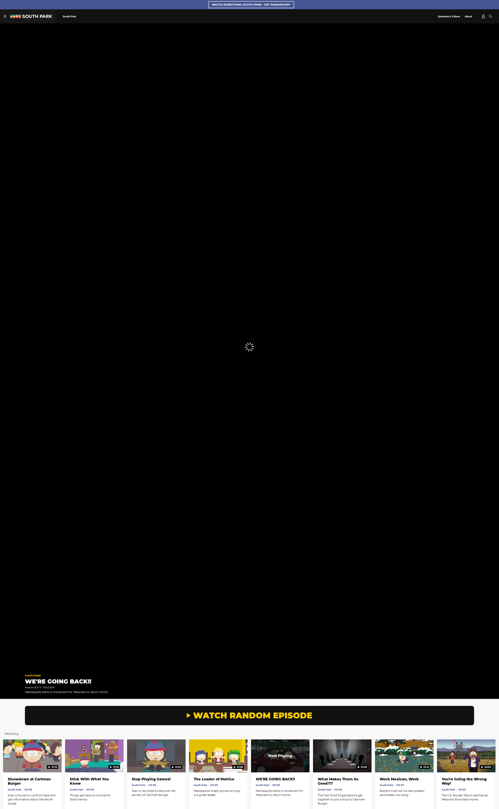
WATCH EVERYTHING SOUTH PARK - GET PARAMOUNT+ (251, 4)
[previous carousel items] (9, 764)
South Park (33, 675)
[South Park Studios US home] (31, 17)
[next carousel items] (489, 764)
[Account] (483, 16)
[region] (249, 347)
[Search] (490, 16)
